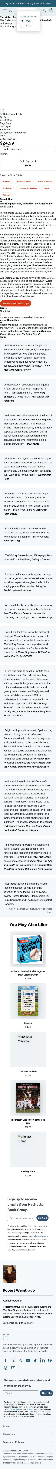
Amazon (6, 181)
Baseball (28, 317)
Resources (9, 1434)
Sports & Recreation (10, 317)
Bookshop (7, 188)
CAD (28, 25)
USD (28, 20)
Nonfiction (5, 311)
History (40, 317)
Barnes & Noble (24, 181)
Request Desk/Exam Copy (16, 303)
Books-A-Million (45, 181)
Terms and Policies (13, 1442)
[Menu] (5, 11)
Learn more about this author (17, 1322)
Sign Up (42, 1217)
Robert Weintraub (12, 114)
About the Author (9, 320)
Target (46, 188)
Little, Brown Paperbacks (13, 132)
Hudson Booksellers (28, 188)
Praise (3, 336)
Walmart (6, 195)
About (6, 1426)
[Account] (44, 11)
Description (6, 199)
